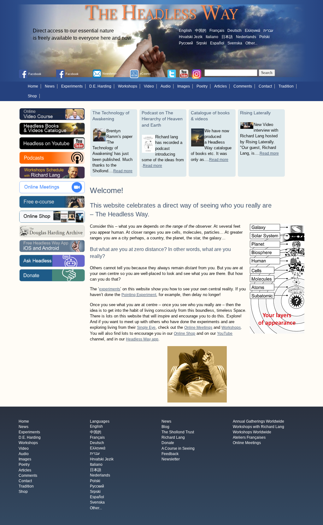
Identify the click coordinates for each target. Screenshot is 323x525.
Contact (265, 86)
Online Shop (184, 333)
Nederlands (246, 37)
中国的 (200, 30)
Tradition (286, 86)
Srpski (201, 43)
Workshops (127, 86)
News (50, 86)
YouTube (224, 333)
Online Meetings (198, 327)
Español (217, 43)
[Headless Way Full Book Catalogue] (52, 128)
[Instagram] (196, 73)
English (185, 30)
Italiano (212, 37)
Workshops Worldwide (252, 432)
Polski (264, 37)
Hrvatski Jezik (191, 37)
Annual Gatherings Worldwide (258, 421)
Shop (32, 96)
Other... (251, 43)
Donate (168, 443)
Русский (186, 43)
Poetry (202, 86)
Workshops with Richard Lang (258, 427)
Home (33, 86)
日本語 (227, 37)
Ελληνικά (252, 30)
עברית (268, 30)
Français (216, 30)
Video (149, 86)
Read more (122, 171)
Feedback (170, 454)
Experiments (72, 86)
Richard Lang (173, 438)
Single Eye (146, 327)
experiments (109, 289)
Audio (166, 86)
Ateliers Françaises (249, 438)
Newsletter (171, 459)
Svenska (234, 43)
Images (183, 86)
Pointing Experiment (138, 295)
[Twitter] (171, 73)
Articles (220, 86)
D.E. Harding (100, 86)
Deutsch (234, 30)
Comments (242, 86)
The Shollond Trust (178, 432)
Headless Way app (142, 339)
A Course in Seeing (178, 448)
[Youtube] (183, 73)
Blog (165, 427)
